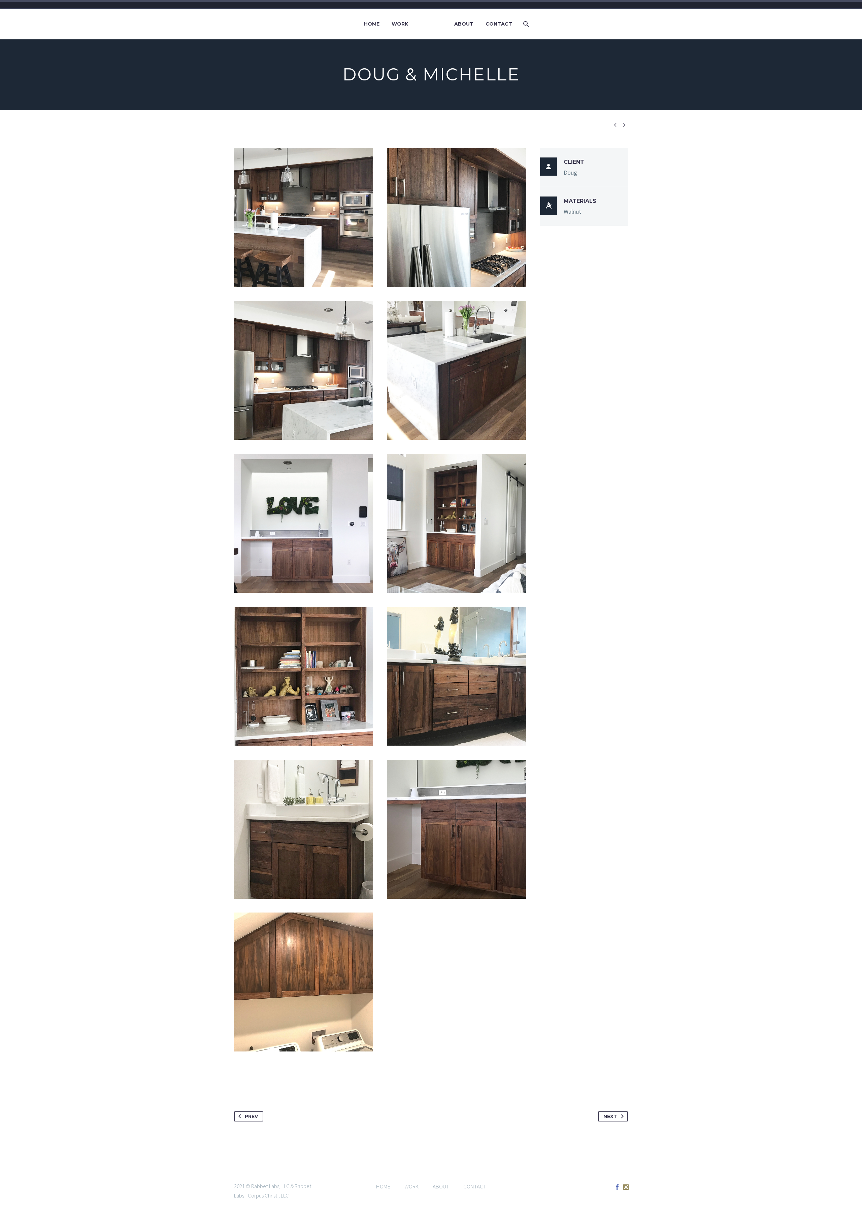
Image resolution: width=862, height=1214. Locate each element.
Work (400, 24)
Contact (499, 24)
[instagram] (626, 1187)
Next (610, 1116)
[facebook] (617, 1187)
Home (371, 24)
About (463, 24)
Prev (251, 1116)
